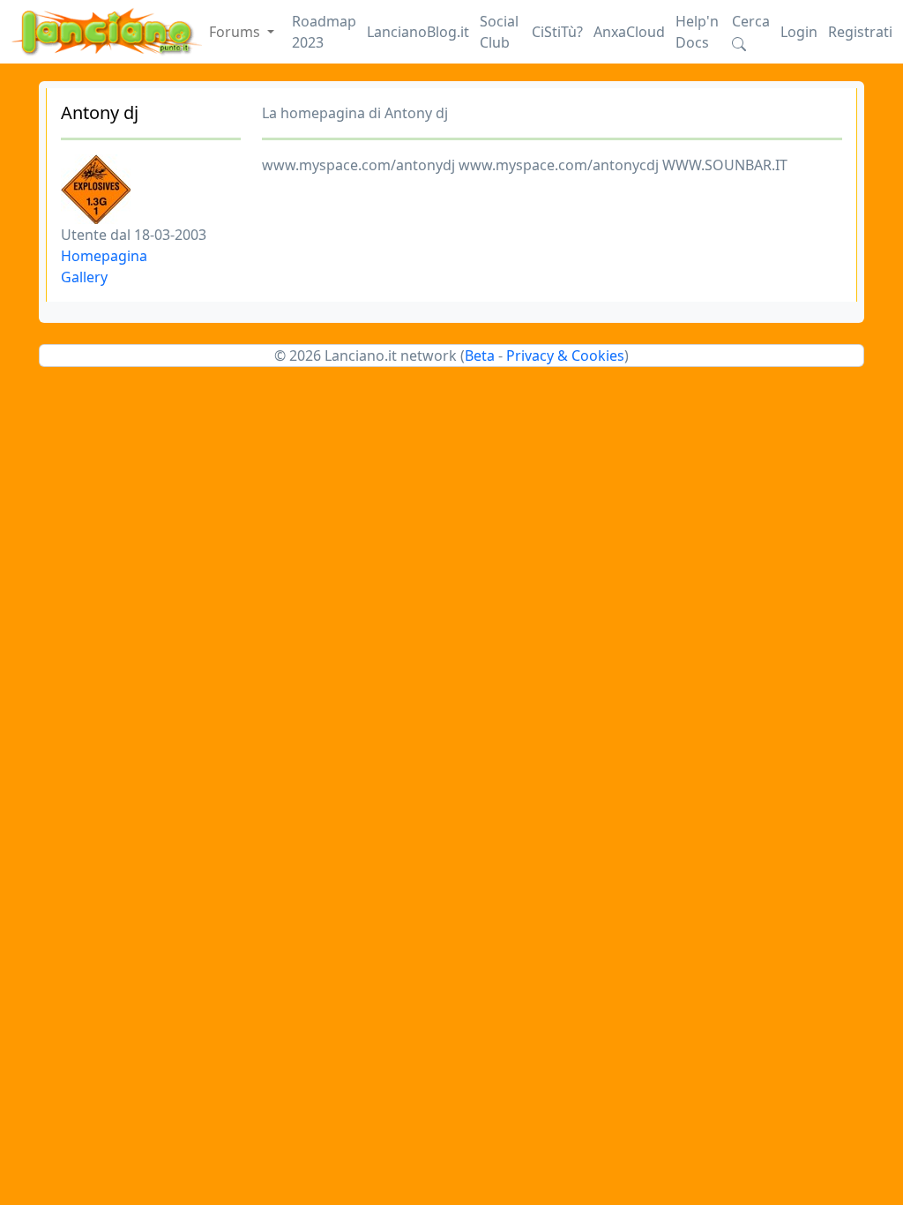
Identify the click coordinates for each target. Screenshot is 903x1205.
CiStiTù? (557, 31)
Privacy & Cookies (565, 355)
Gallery (84, 277)
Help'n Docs (697, 31)
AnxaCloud (629, 31)
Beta (480, 355)
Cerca (751, 21)
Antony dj (99, 112)
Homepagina (104, 256)
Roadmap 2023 (324, 31)
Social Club (499, 31)
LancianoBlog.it (418, 31)
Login (798, 31)
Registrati (860, 31)
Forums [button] (236, 31)
